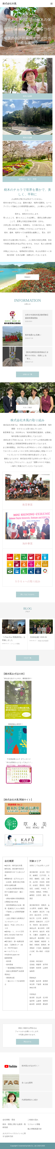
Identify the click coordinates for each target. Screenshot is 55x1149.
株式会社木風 (11, 3)
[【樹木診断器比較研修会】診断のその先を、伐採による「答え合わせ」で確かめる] (13, 356)
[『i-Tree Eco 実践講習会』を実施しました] (13, 626)
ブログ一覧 (27, 658)
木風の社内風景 (43, 641)
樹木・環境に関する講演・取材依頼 (14, 1125)
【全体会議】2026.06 (38, 637)
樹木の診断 (27, 96)
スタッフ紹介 (27, 407)
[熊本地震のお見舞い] (13, 336)
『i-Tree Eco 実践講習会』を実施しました (13, 638)
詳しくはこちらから (27, 594)
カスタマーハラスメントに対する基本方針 (14, 1134)
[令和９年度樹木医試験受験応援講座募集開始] (13, 318)
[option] (27, 31)
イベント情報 (15, 644)
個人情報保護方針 (35, 1129)
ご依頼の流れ (33, 1120)
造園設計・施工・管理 (27, 179)
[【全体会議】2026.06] (41, 626)
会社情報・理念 (9, 1120)
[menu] (51, 3)
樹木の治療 (27, 138)
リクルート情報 (34, 1124)
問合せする (27, 1042)
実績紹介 (27, 277)
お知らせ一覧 (27, 374)
